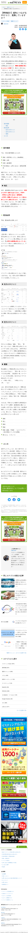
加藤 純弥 (6, 24)
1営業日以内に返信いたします (13, 488)
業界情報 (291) (5, 667)
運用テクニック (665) (7, 671)
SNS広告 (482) (5, 691)
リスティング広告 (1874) (8, 663)
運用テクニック (10, 7)
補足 (7, 126)
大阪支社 (3, 917)
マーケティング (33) (7, 683)
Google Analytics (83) (7, 699)
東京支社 (3, 912)
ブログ (3, 7)
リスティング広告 (5, 21)
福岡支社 (3, 923)
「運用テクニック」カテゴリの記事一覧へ (16, 653)
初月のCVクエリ (10, 130)
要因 (7, 134)
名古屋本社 (3, 907)
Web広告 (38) (5, 687)
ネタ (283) (4, 702)
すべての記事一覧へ (22, 710)
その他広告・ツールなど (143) (9, 695)
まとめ (6, 136)
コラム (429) (5, 675)
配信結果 (6, 128)
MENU (24, 2)
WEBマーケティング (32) (8, 679)
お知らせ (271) (5, 706)
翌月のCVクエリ (10, 132)
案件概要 (6, 123)
